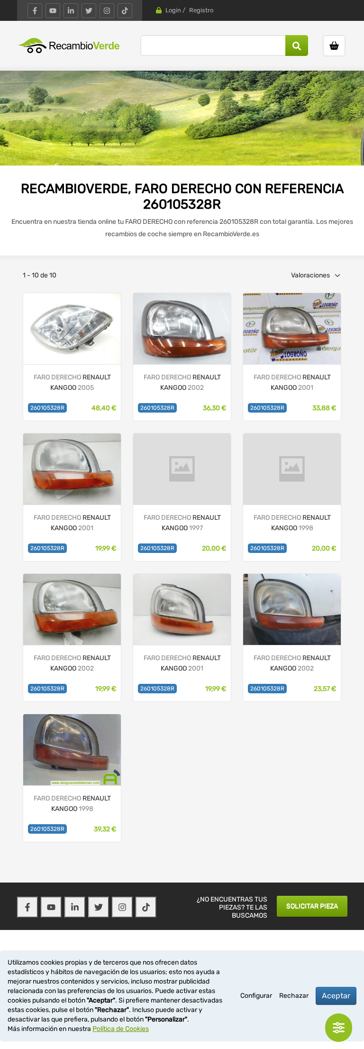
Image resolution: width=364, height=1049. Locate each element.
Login (173, 10)
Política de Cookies (120, 1029)
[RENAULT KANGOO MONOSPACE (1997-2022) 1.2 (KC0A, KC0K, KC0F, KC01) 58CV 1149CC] (72, 609)
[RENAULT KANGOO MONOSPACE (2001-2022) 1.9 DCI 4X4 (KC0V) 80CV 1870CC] (292, 328)
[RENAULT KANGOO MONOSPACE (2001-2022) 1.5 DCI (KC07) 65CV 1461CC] (72, 328)
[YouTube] (53, 10)
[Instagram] (107, 10)
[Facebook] (34, 10)
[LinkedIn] (71, 10)
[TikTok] (125, 10)
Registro (201, 10)
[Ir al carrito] (334, 45)
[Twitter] (89, 10)
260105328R (47, 408)
